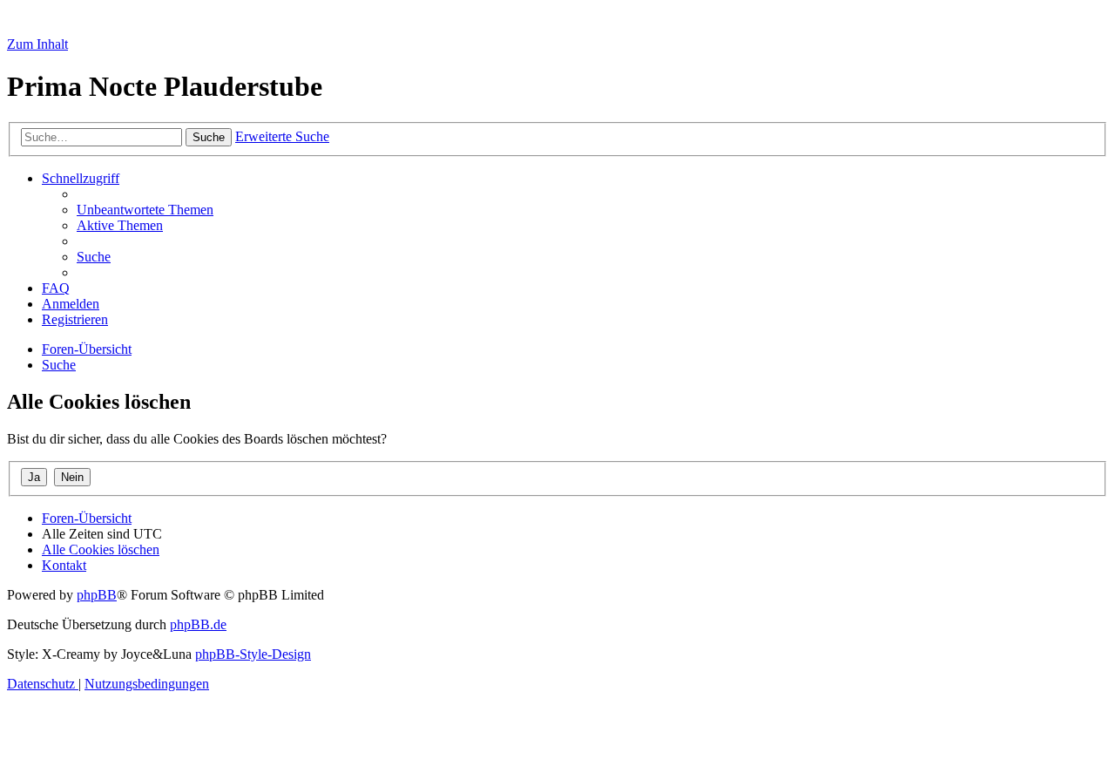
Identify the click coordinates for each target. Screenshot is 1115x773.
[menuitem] (145, 209)
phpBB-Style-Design (253, 654)
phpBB (97, 594)
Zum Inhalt (37, 44)
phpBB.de (198, 624)
